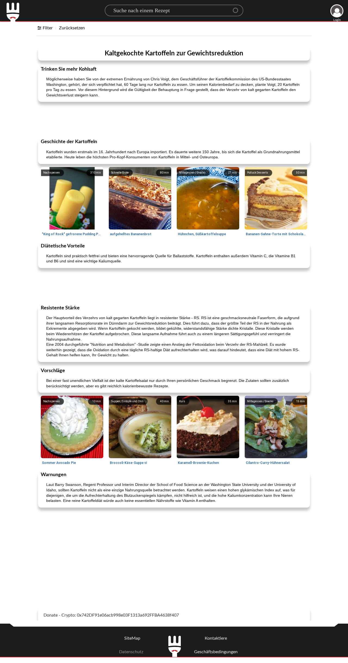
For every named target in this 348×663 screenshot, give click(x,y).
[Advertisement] (174, 120)
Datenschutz (131, 652)
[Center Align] (237, 8)
